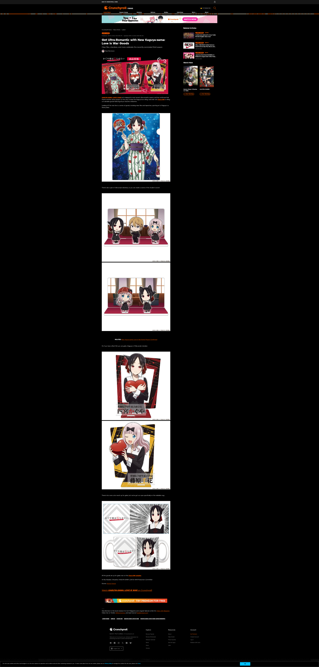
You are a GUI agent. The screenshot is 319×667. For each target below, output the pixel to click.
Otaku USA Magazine (162, 610)
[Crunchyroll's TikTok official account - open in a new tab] (127, 643)
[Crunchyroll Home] (119, 630)
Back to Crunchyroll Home (110, 1)
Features (139, 12)
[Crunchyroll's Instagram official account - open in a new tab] (119, 643)
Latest (124, 29)
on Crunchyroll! (144, 590)
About (206, 12)
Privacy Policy (108, 663)
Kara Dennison (110, 51)
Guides (166, 12)
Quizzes (153, 12)
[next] (213, 77)
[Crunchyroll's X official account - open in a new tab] (123, 643)
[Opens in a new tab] (159, 19)
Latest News (107, 12)
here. (139, 663)
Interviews (180, 12)
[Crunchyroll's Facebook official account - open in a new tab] (115, 643)
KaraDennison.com (142, 612)
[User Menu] (214, 2)
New (123, 339)
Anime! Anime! (111, 583)
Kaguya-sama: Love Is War (133, 339)
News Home (116, 29)
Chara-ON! (161, 99)
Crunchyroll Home (107, 29)
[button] (116, 649)
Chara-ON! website (135, 575)
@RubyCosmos (120, 612)
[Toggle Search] (215, 8)
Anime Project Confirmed (149, 339)
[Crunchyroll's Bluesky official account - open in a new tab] (131, 643)
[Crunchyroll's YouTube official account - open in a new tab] (111, 643)
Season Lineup (123, 12)
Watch (105, 590)
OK (245, 663)
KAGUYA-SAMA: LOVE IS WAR (111, 97)
